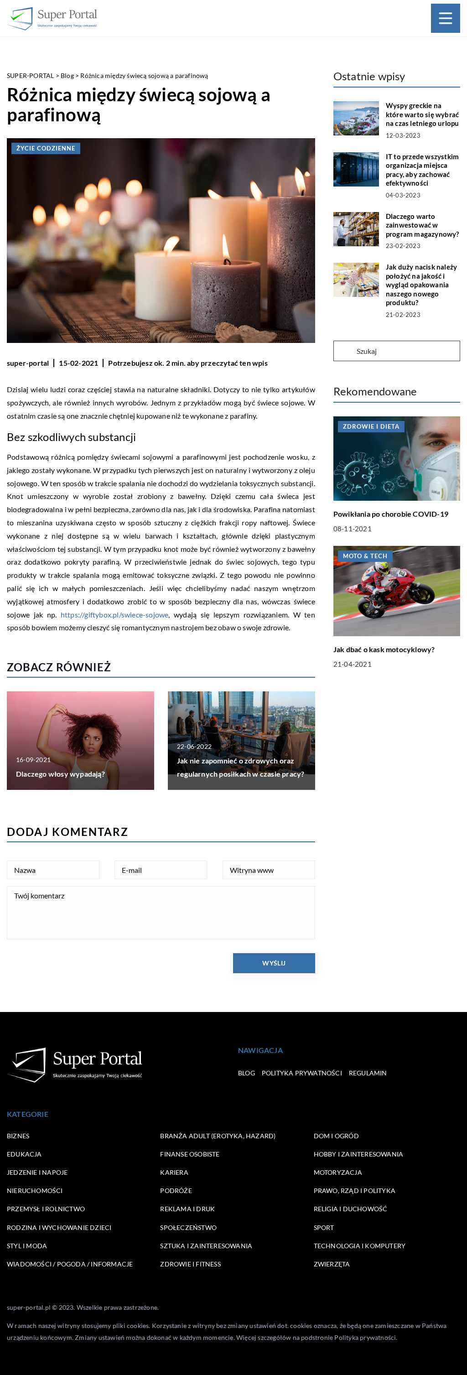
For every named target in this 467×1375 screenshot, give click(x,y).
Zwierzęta (332, 1264)
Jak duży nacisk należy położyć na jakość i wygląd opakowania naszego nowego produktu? (421, 284)
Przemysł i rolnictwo (46, 1209)
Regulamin (368, 1073)
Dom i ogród (336, 1136)
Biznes (18, 1136)
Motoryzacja (338, 1172)
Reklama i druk (187, 1209)
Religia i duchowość (351, 1209)
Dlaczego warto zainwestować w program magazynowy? (422, 225)
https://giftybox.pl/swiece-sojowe (115, 614)
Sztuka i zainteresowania (206, 1246)
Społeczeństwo (188, 1227)
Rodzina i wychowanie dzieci (59, 1227)
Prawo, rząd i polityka (354, 1190)
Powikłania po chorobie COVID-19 (390, 513)
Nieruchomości (35, 1190)
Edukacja (24, 1154)
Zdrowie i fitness (190, 1264)
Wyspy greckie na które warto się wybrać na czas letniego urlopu (422, 114)
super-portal (28, 362)
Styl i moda (27, 1246)
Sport (324, 1227)
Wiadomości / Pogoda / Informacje (70, 1264)
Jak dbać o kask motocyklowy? (384, 649)
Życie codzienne (45, 148)
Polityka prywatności (302, 1073)
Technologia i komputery (360, 1246)
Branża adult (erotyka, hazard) (217, 1136)
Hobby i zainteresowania (359, 1154)
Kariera (174, 1172)
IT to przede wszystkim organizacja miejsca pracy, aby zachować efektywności (422, 169)
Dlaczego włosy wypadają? (60, 773)
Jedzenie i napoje (37, 1172)
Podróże (176, 1190)
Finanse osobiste (189, 1154)
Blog (246, 1073)
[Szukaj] (344, 352)
